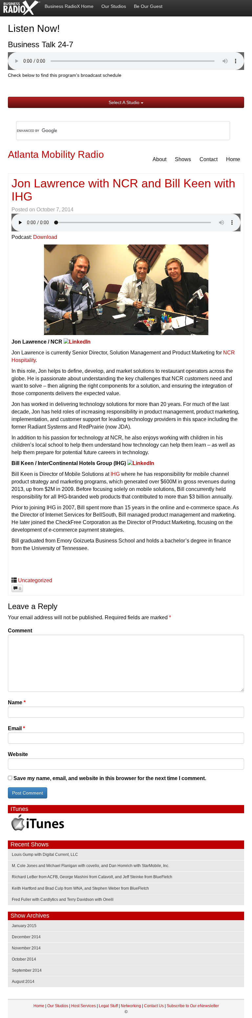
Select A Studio (125, 102)
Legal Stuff (108, 1006)
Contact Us (154, 1006)
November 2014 (26, 948)
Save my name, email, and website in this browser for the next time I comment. (109, 778)
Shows (183, 159)
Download (45, 237)
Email (16, 728)
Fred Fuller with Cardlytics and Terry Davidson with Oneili (63, 899)
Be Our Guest (148, 6)
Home (233, 159)
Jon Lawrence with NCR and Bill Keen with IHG (123, 190)
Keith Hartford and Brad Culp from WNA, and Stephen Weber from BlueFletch (80, 888)
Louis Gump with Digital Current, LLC (45, 854)
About (159, 159)
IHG (115, 474)
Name (17, 702)
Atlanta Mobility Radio (56, 154)
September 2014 (27, 970)
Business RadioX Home (69, 6)
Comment (20, 630)
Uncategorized (35, 580)
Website (18, 754)
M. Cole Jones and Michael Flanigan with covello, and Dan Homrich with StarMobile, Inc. (90, 865)
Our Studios (113, 6)
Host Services (83, 1006)
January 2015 (24, 925)
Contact (209, 159)
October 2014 (24, 959)
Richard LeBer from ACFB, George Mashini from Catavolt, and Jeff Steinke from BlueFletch (92, 877)
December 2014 (26, 937)
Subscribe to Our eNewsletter (193, 1006)
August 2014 (23, 981)
